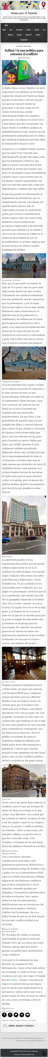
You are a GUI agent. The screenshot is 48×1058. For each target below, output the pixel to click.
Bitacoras (19, 30)
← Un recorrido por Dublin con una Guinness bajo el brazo (22, 1038)
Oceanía (19, 35)
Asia (44, 30)
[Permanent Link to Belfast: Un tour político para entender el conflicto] (24, 72)
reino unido (32, 1020)
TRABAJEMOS (24, 40)
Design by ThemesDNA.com (24, 1054)
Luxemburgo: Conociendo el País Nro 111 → (31, 1041)
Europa (37, 30)
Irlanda (10, 1020)
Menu (6, 25)
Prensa (38, 35)
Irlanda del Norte (20, 1020)
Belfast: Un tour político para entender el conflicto (24, 52)
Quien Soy (29, 35)
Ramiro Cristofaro (24, 58)
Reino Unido (27, 46)
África (29, 30)
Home (4, 30)
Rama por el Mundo (24, 13)
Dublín (14, 980)
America (10, 35)
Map (11, 30)
